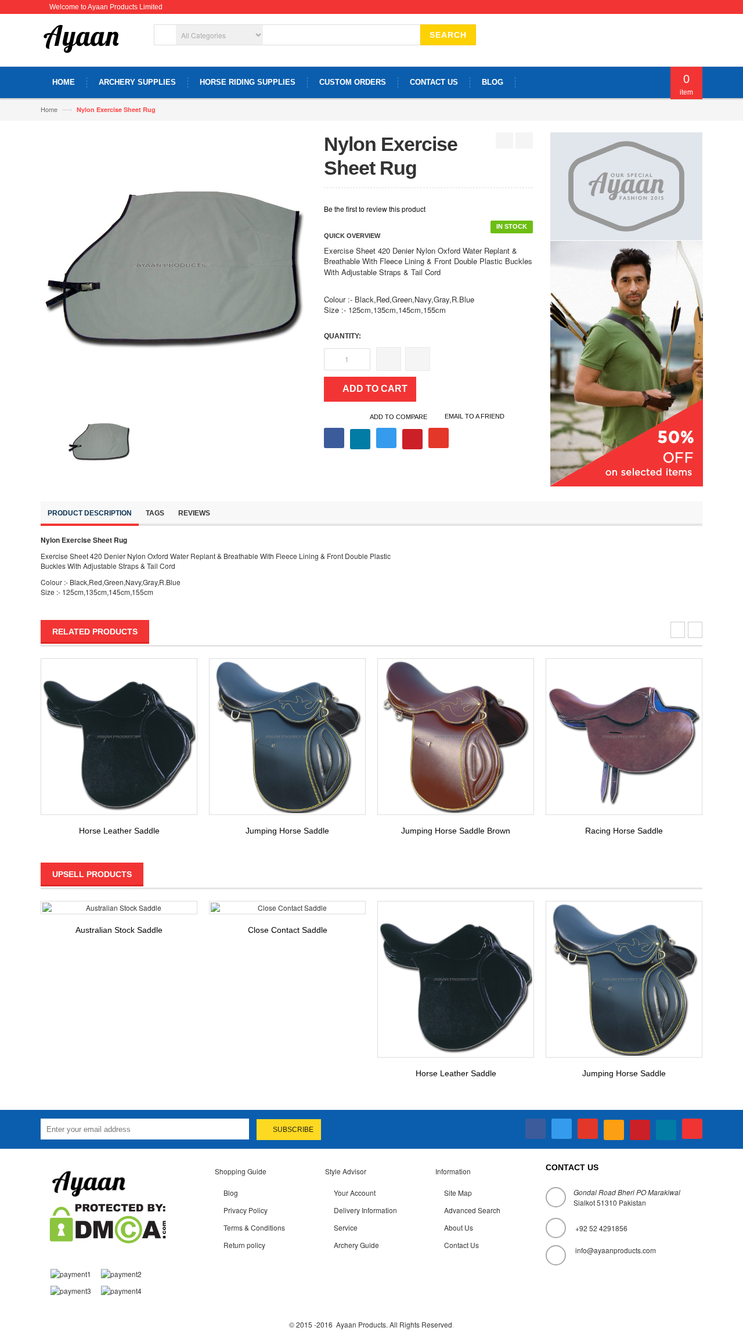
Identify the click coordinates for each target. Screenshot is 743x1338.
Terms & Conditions (254, 1227)
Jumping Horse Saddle (287, 830)
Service (346, 1227)
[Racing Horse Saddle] (624, 736)
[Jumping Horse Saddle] (287, 736)
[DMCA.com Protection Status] (107, 1222)
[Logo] (88, 1182)
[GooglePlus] (588, 1129)
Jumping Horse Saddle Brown (455, 830)
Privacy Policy (245, 1210)
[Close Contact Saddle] (287, 908)
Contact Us (461, 1245)
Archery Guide (356, 1245)
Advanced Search (472, 1210)
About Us (458, 1227)
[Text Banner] (626, 362)
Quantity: (342, 336)
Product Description (90, 513)
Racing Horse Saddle (624, 830)
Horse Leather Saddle (119, 830)
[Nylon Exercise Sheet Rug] (99, 440)
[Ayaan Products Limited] (81, 44)
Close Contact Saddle (287, 930)
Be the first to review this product (374, 209)
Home (49, 109)
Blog (230, 1193)
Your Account (355, 1193)
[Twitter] (561, 1129)
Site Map (458, 1193)
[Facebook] (535, 1129)
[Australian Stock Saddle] (119, 908)
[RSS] (614, 1130)
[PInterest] (640, 1130)
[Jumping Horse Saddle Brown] (455, 736)
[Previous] (504, 140)
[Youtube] (692, 1129)
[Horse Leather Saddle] (119, 736)
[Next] (524, 140)
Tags (155, 513)
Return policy (244, 1245)
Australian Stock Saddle (119, 930)
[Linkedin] (666, 1130)
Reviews (194, 513)
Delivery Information (365, 1210)
